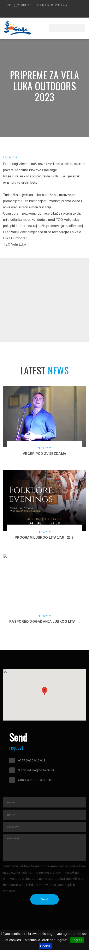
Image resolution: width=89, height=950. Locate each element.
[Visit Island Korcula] (52, 13)
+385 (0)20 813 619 (19, 5)
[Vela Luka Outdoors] (64, 13)
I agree (77, 940)
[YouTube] (76, 13)
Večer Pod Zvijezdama (44, 453)
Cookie (45, 946)
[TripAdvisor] (83, 13)
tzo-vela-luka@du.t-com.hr (36, 770)
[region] (44, 695)
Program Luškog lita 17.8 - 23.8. (44, 537)
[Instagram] (70, 13)
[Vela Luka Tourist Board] (58, 13)
